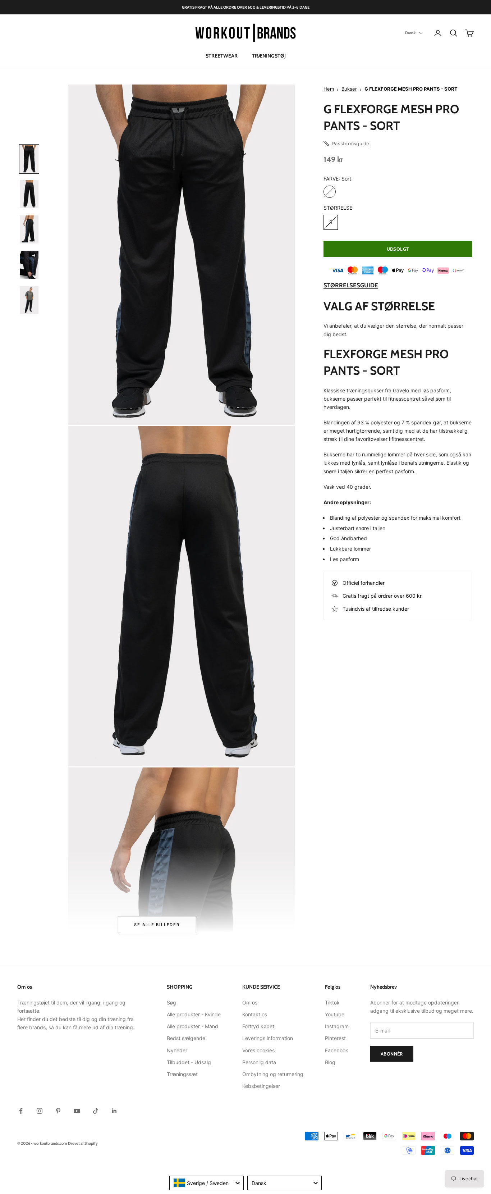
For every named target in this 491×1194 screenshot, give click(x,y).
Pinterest (335, 1038)
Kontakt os (254, 1014)
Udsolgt (398, 249)
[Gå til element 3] (29, 229)
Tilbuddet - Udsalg (189, 1062)
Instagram (337, 1026)
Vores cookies (258, 1050)
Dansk (410, 33)
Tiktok (332, 1002)
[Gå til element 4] (29, 264)
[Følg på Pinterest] (58, 1111)
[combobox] (206, 1183)
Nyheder (177, 1050)
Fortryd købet (258, 1026)
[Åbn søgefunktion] (453, 33)
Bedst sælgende (186, 1038)
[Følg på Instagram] (39, 1111)
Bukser (349, 89)
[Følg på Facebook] (20, 1111)
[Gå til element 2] (29, 194)
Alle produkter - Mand (192, 1026)
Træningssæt (182, 1074)
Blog (330, 1062)
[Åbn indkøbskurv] (469, 33)
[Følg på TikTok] (95, 1111)
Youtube (334, 1014)
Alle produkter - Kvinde (194, 1014)
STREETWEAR (222, 56)
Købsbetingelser (261, 1086)
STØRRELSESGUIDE (350, 285)
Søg (171, 1002)
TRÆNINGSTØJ (269, 56)
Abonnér (392, 1054)
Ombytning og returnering (272, 1074)
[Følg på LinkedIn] (114, 1111)
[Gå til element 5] (29, 300)
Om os (249, 1002)
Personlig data (259, 1062)
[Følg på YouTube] (77, 1111)
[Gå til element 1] (29, 159)
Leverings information (267, 1038)
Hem (328, 89)
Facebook (336, 1050)
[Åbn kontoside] (437, 33)
